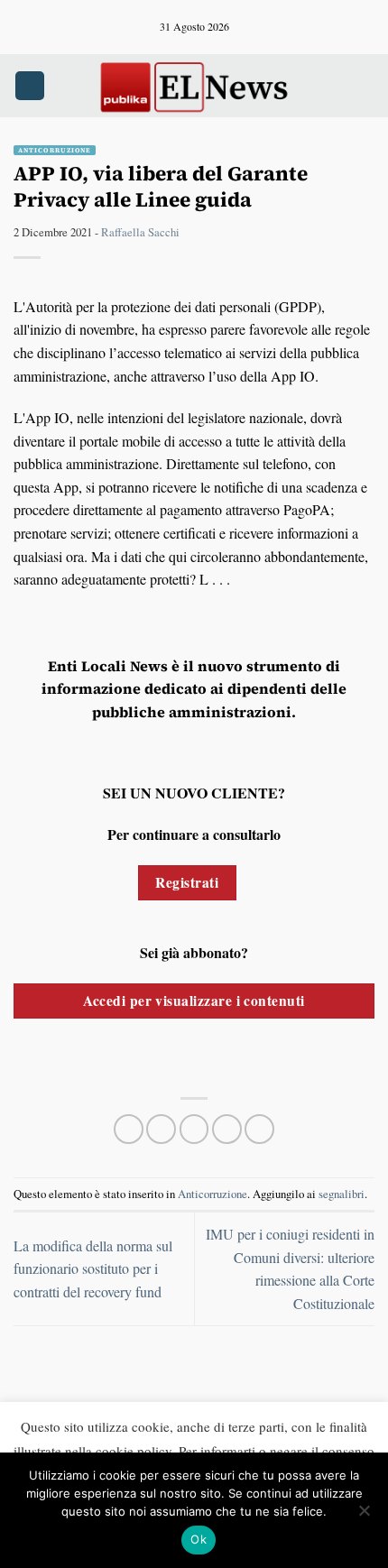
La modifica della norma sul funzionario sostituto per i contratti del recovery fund (93, 1268)
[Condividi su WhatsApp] (128, 1129)
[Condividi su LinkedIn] (259, 1129)
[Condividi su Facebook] (161, 1129)
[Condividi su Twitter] (194, 1129)
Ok (198, 1539)
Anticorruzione (54, 149)
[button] (29, 86)
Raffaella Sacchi (140, 232)
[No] (363, 1515)
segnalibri (342, 1193)
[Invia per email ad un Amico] (227, 1129)
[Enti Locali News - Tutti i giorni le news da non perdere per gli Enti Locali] (194, 85)
